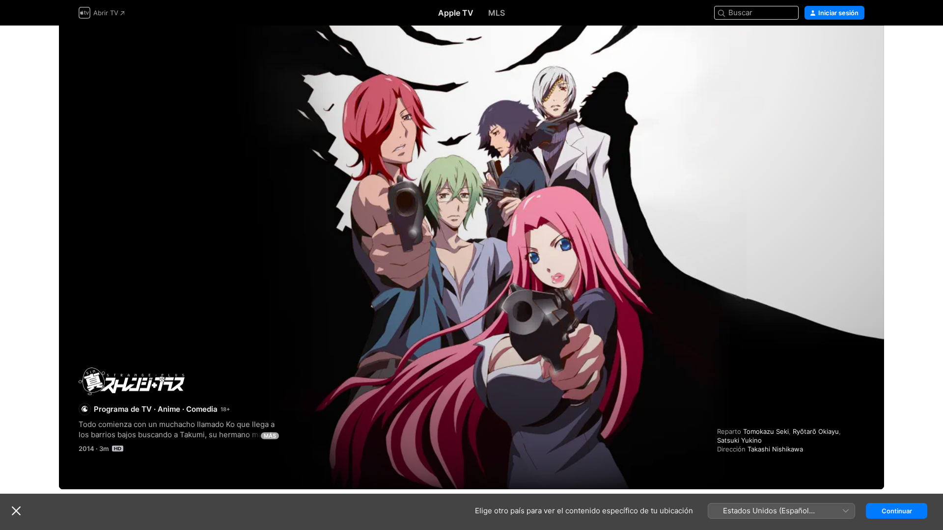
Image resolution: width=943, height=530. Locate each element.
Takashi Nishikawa (775, 449)
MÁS (270, 435)
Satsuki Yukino (739, 440)
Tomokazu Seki (766, 431)
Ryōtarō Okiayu (816, 431)
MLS (496, 13)
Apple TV (455, 13)
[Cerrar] (16, 510)
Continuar (897, 511)
